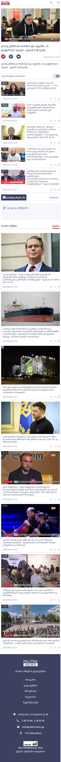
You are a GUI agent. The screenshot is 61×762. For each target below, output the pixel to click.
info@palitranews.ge (33, 726)
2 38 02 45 (39, 720)
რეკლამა (30, 696)
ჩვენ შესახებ (30, 702)
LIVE (55, 758)
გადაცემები (30, 685)
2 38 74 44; (27, 720)
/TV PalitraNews (33, 733)
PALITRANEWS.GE (27, 747)
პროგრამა (30, 691)
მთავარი (30, 679)
